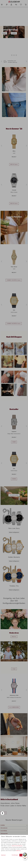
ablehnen (18, 850)
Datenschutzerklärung (17, 846)
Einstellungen (15, 855)
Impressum (3, 855)
